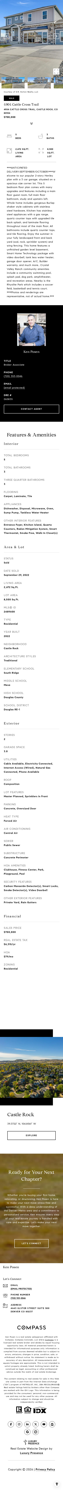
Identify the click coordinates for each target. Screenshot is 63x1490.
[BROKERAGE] (36, 1432)
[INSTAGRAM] (19, 1424)
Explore (31, 1135)
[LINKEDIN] (27, 1424)
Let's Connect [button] (31, 1243)
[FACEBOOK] (11, 1424)
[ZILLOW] (52, 1424)
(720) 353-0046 (13, 376)
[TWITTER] (36, 1424)
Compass (49, 1340)
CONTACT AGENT (31, 409)
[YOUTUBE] (44, 1424)
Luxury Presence (31, 1453)
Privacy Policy (45, 1469)
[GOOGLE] (27, 1432)
